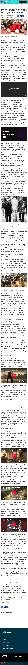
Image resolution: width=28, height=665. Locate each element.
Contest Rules (6, 642)
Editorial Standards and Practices (10, 648)
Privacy (4, 639)
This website (5, 410)
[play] (2, 663)
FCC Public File (6, 645)
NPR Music (8, 602)
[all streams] (26, 663)
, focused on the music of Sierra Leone (12, 44)
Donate (24, 2)
